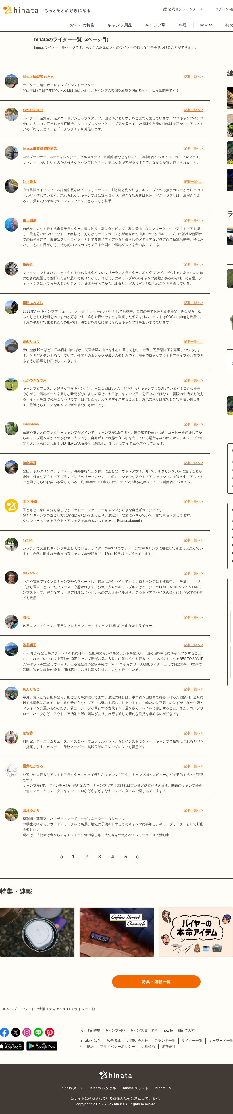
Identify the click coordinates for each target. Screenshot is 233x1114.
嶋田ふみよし (33, 303)
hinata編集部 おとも (38, 77)
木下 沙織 (30, 501)
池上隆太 (29, 182)
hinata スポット (136, 1088)
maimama (31, 424)
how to (206, 25)
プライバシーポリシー (117, 1047)
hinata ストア (73, 1088)
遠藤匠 (28, 264)
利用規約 (87, 1047)
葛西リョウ (31, 342)
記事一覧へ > (193, 77)
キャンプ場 (155, 25)
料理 (183, 25)
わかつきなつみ (35, 380)
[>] (137, 857)
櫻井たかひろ (33, 766)
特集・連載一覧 (156, 981)
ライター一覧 (192, 1041)
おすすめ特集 (82, 25)
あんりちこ (31, 689)
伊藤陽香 (29, 463)
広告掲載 (114, 1041)
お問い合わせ (137, 1041)
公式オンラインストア (186, 9)
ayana (28, 540)
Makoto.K (30, 573)
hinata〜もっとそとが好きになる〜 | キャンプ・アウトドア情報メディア (116, 1074)
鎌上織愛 (29, 220)
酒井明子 (29, 645)
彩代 (26, 617)
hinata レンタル (103, 1088)
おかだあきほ (33, 110)
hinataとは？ (90, 1041)
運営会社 (168, 1047)
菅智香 (28, 733)
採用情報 (148, 1047)
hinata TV (163, 1088)
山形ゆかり (31, 810)
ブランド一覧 (165, 1041)
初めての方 (186, 1030)
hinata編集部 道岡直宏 (40, 148)
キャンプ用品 (119, 25)
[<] (62, 857)
